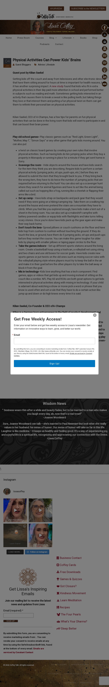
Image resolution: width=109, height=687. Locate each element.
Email (17, 335)
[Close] (95, 315)
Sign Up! (54, 363)
